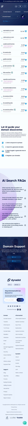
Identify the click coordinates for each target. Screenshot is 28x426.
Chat (15, 261)
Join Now (20, 300)
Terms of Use (14, 409)
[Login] (16, 6)
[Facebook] (8, 306)
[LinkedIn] (12, 306)
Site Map (18, 366)
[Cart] (20, 6)
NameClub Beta (19, 348)
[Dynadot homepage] (2, 6)
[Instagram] (10, 306)
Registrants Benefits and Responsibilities (14, 414)
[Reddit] (19, 306)
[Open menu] (25, 6)
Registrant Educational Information (14, 412)
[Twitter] (14, 306)
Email (14, 257)
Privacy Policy (14, 407)
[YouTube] (17, 306)
